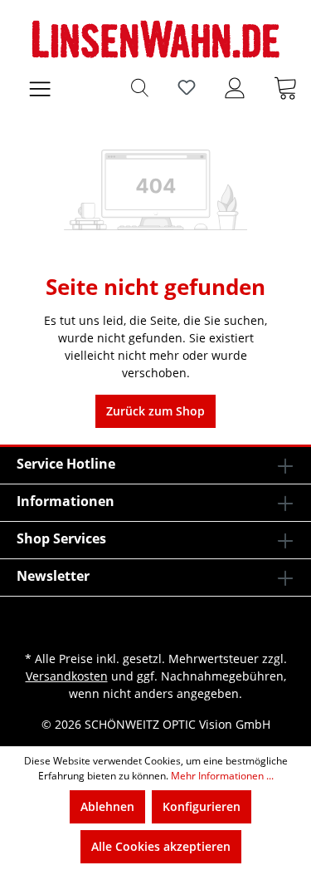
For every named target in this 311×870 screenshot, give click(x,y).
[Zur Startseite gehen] (156, 39)
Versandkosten (67, 676)
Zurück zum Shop (155, 411)
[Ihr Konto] (234, 87)
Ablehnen (107, 806)
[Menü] (40, 87)
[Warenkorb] (285, 87)
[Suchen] (139, 87)
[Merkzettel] (187, 87)
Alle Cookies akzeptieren (161, 846)
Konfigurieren (202, 806)
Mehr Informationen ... (222, 776)
